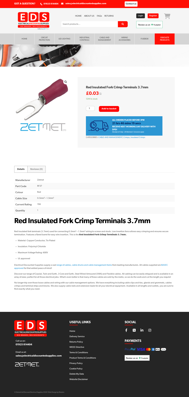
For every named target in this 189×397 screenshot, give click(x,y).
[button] (65, 81)
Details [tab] (21, 169)
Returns (109, 16)
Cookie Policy (75, 369)
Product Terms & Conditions (82, 358)
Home (78, 16)
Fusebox (144, 39)
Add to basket (109, 109)
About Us (89, 16)
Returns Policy (76, 342)
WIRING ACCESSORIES (124, 39)
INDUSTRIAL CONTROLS (85, 39)
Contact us (131, 4)
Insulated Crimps (138, 137)
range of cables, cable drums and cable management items (84, 265)
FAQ (99, 16)
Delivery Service (77, 336)
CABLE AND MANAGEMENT (104, 39)
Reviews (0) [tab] (36, 169)
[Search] (123, 24)
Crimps (126, 137)
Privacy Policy (76, 363)
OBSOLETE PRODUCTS (164, 39)
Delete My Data (76, 374)
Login (140, 16)
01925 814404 (51, 4)
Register (153, 16)
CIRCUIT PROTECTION (44, 39)
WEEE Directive (76, 347)
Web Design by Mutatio (56, 392)
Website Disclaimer (78, 379)
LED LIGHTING (64, 39)
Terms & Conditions (78, 353)
